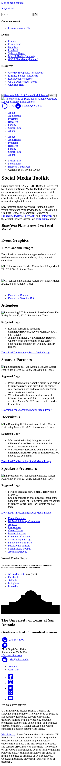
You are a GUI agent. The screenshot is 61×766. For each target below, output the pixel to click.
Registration (14, 527)
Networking (14, 163)
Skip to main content (12, 2)
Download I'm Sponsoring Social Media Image (26, 409)
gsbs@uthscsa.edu (18, 659)
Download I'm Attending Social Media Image (25, 352)
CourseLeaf (14, 44)
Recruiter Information (19, 536)
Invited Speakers (17, 533)
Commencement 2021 (20, 28)
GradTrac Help (16, 84)
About (11, 112)
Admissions (14, 115)
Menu (52, 95)
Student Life (14, 127)
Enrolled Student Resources (23, 75)
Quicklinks (9, 8)
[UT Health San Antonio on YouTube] (10, 699)
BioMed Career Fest (19, 166)
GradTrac (13, 47)
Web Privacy (8, 734)
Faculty (12, 124)
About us (13, 666)
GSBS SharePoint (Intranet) (23, 59)
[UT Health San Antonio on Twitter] (10, 693)
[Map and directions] (4, 645)
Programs (13, 118)
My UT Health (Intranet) (21, 56)
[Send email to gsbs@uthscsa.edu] (4, 659)
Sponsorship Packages (20, 539)
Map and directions (11, 655)
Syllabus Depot (16, 53)
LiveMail (13, 50)
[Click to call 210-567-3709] (4, 640)
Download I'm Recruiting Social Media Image (26, 461)
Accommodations (17, 551)
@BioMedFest (16, 574)
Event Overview (17, 518)
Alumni (12, 131)
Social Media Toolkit (19, 548)
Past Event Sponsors (19, 545)
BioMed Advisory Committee (24, 521)
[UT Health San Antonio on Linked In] (10, 688)
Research (13, 121)
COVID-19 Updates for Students (26, 72)
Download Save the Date (21, 298)
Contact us (13, 669)
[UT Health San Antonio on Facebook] (10, 677)
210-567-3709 (16, 639)
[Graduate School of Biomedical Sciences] (24, 95)
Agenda (12, 524)
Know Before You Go (20, 542)
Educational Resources (20, 78)
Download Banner (18, 295)
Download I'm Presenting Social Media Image (26, 512)
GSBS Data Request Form (22, 81)
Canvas (12, 41)
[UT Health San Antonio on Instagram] (10, 683)
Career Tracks (15, 530)
